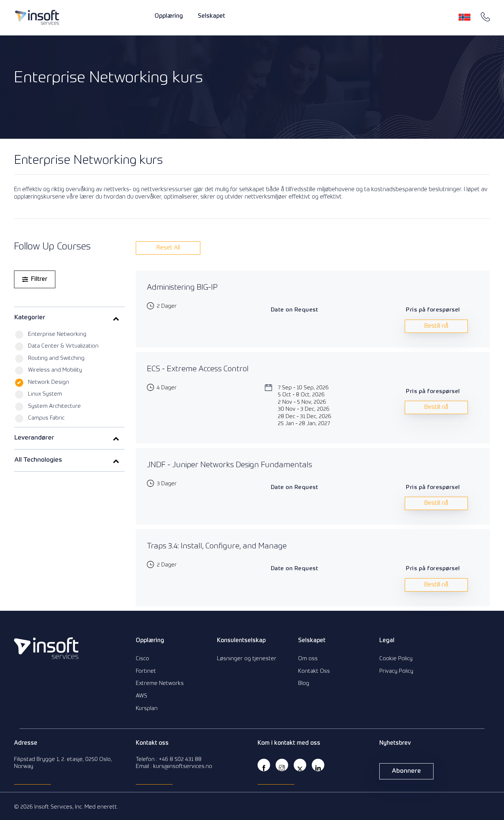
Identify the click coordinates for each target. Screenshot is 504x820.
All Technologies (38, 460)
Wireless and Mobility (55, 370)
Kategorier (29, 317)
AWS (141, 696)
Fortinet (146, 671)
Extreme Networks (160, 683)
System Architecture (54, 406)
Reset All (168, 248)
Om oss (308, 658)
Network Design (48, 382)
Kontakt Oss (314, 671)
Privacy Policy (396, 671)
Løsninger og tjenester (246, 658)
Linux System (45, 394)
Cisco (142, 658)
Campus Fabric (46, 418)
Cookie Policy (395, 658)
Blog (303, 683)
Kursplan (147, 708)
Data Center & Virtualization (63, 346)
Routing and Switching (56, 358)
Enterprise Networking (57, 334)
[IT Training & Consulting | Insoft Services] (37, 17)
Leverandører (34, 438)
